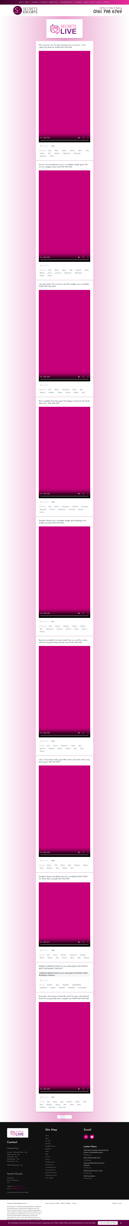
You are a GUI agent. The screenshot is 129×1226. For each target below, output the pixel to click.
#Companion (66, 389)
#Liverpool (58, 273)
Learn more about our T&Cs (107, 1223)
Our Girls (35, 2)
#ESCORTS (66, 985)
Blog (92, 2)
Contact (106, 2)
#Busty (56, 150)
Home (20, 2)
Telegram (114, 1203)
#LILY (57, 985)
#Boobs (87, 270)
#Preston (84, 629)
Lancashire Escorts (50, 1167)
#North (72, 1104)
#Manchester (66, 153)
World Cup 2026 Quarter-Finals (93, 1171)
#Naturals (78, 270)
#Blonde (42, 273)
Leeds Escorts (49, 1164)
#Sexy (87, 150)
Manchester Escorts (51, 1172)
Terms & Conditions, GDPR (52, 1203)
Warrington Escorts (51, 1175)
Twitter (120, 1203)
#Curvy (50, 273)
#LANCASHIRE (82, 987)
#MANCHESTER (77, 985)
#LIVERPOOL (43, 987)
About (27, 2)
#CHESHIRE (71, 987)
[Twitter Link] (92, 1137)
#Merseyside (77, 153)
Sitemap (74, 1203)
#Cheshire (57, 153)
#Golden (42, 153)
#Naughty (51, 392)
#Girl (49, 153)
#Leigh (50, 275)
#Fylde (52, 156)
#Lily (50, 150)
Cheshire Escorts (50, 1162)
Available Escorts (50, 1146)
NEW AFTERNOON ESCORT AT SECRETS (94, 1164)
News (86, 2)
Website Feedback (66, 1203)
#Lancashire (43, 156)
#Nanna (64, 150)
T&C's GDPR (49, 1178)
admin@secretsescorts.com (19, 1188)
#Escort (80, 150)
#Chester (80, 509)
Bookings (79, 2)
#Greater (52, 509)
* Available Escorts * (66, 2)
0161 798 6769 (107, 12)
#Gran (41, 868)
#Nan (57, 868)
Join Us (98, 2)
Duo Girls (43, 2)
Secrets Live (53, 2)
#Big (71, 270)
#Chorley (42, 631)
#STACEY (49, 985)
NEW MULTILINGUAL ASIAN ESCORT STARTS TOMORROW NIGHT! (96, 1151)
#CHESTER (62, 987)
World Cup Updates (89, 1176)
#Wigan (42, 275)
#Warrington (78, 273)
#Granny (72, 150)
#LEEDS (53, 987)
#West (79, 1104)
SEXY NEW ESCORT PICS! (92, 1158)
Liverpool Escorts (50, 1170)
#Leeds (42, 512)
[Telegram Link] (86, 1137)
